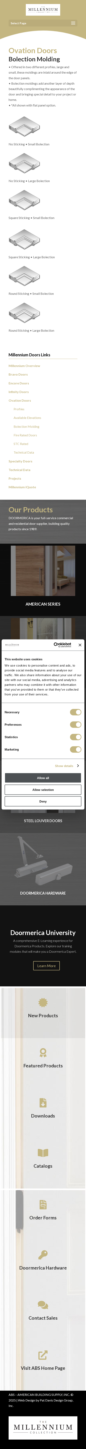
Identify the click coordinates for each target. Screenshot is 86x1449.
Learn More (46, 966)
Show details (64, 765)
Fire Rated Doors (25, 435)
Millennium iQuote (22, 487)
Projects (15, 478)
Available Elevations (27, 418)
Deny (43, 801)
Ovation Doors (20, 400)
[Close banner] (80, 644)
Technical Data (24, 452)
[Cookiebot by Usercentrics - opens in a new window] (54, 645)
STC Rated (21, 444)
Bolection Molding (26, 426)
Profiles (19, 409)
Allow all (43, 778)
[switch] (75, 724)
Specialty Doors (20, 461)
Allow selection (43, 789)
